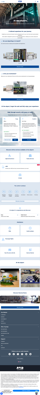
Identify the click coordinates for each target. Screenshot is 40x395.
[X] (18, 354)
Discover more (20, 66)
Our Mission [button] (4, 312)
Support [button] (3, 339)
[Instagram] (22, 354)
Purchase (29, 139)
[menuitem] (3, 314)
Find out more (8, 139)
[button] (20, 361)
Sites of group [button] (4, 326)
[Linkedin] (10, 354)
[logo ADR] (20, 1)
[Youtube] (26, 354)
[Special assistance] (35, 1)
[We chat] (30, 354)
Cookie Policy (21, 387)
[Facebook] (14, 354)
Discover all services (20, 201)
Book (15, 139)
